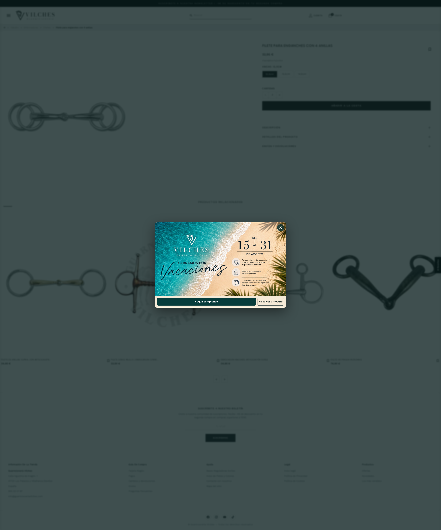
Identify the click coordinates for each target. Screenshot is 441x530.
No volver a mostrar (271, 302)
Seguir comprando (206, 302)
